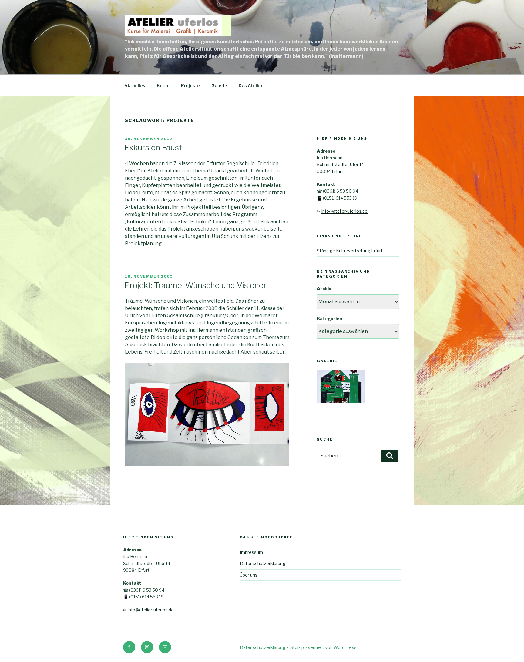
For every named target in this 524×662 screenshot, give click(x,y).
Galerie (219, 85)
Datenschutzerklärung (262, 563)
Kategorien (329, 318)
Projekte (190, 85)
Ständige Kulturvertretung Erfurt (350, 250)
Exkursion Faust (153, 147)
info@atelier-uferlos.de (344, 211)
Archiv (324, 288)
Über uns (248, 574)
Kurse (163, 85)
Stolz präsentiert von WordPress (323, 647)
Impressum (251, 552)
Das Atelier (251, 85)
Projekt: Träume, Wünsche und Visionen (196, 285)
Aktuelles (134, 85)
